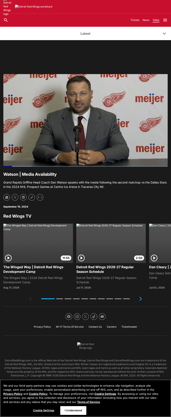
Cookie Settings (105, 393)
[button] (48, 298)
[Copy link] (31, 197)
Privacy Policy (13, 393)
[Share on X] (15, 197)
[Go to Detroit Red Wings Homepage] (34, 7)
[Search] (5, 20)
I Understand (73, 410)
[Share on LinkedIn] (23, 197)
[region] (85, 398)
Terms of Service (88, 402)
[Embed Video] (40, 197)
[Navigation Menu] (165, 20)
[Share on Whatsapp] (6, 197)
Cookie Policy (38, 393)
